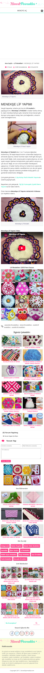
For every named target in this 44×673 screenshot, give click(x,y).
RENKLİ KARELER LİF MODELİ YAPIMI (32, 426)
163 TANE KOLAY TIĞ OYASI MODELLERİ (33, 580)
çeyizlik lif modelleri (18, 327)
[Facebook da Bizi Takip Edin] (12, 633)
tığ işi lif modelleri (26, 325)
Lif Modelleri (18, 63)
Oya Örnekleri (36, 555)
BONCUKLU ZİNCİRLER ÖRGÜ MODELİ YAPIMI (11, 522)
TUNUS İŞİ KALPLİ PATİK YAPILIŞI (33, 537)
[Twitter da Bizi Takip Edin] (17, 633)
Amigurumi (5, 546)
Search (36, 623)
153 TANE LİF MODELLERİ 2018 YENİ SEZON (11, 598)
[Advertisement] (22, 36)
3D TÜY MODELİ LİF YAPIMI (11, 347)
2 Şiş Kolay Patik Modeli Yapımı (27, 177)
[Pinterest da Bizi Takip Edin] (26, 633)
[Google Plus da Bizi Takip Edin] (31, 633)
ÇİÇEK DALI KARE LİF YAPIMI (11, 537)
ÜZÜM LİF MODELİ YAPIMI (32, 347)
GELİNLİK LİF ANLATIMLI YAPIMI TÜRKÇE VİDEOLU (32, 410)
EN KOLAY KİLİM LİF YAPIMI (11, 362)
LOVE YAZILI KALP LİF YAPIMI (11, 425)
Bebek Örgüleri (16, 546)
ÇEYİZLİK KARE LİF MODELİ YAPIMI (11, 394)
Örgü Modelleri (24, 555)
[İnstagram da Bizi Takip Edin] (22, 633)
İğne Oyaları (14, 550)
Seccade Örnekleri (20, 559)
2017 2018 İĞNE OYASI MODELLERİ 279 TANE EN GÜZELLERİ (11, 581)
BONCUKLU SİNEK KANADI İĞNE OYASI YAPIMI (33, 522)
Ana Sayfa (8, 63)
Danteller (4, 550)
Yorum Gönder (6, 461)
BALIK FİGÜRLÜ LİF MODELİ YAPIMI (32, 394)
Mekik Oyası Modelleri (9, 555)
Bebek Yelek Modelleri (31, 546)
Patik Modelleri (6, 559)
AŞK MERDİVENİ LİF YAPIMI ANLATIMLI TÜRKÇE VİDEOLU (32, 378)
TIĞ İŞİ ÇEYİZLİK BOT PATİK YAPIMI (11, 505)
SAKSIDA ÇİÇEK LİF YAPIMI (11, 378)
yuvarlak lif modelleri (12, 325)
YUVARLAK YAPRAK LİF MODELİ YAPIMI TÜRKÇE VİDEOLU (32, 362)
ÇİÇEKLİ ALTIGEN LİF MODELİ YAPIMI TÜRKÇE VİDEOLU (11, 410)
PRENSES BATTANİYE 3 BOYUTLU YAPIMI (33, 505)
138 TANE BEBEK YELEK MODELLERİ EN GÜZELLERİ (11, 617)
